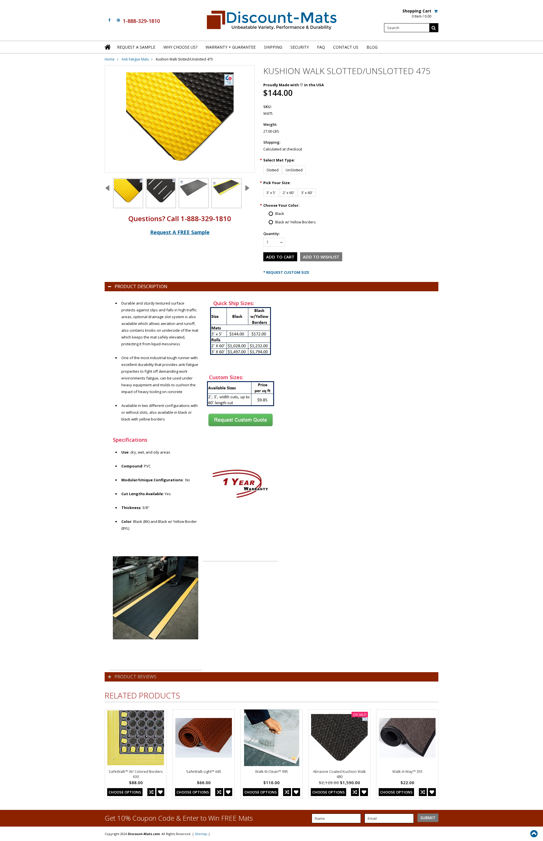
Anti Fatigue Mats (135, 59)
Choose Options (125, 792)
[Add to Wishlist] (160, 792)
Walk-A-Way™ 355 (407, 771)
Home (110, 59)
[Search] (433, 27)
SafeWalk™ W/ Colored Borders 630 (136, 774)
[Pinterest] (118, 20)
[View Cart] (436, 11)
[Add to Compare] (151, 792)
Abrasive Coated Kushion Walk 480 (339, 774)
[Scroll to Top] (534, 833)
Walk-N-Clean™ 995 (271, 771)
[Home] (108, 47)
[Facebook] (109, 20)
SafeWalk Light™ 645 (203, 771)
